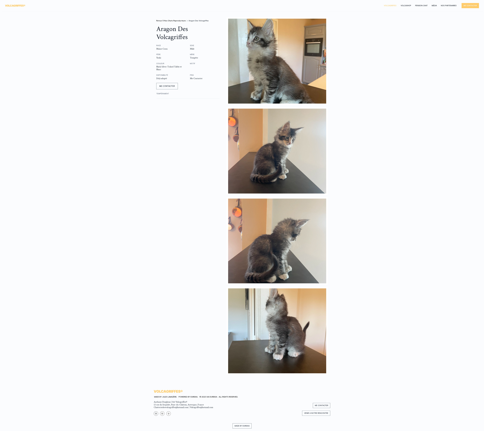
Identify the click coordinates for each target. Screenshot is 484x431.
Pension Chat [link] (421, 5)
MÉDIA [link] (434, 5)
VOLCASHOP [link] (406, 5)
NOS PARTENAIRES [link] (449, 5)
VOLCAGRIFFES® (15, 5)
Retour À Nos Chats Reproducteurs (171, 21)
